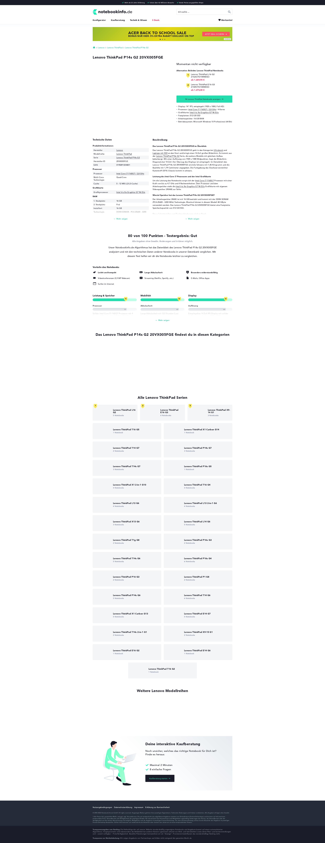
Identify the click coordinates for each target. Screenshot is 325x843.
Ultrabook (218, 150)
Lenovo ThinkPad (115, 47)
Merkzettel (226, 20)
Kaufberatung (118, 20)
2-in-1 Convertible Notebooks (106, 364)
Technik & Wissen (138, 20)
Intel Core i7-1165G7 (204, 180)
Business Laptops (100, 360)
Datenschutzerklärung (123, 807)
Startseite (94, 47)
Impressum (138, 807)
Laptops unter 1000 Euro (104, 379)
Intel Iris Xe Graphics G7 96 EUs (204, 112)
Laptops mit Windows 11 (104, 350)
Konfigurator (99, 20)
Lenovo (101, 47)
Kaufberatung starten (158, 778)
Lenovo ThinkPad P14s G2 (136, 47)
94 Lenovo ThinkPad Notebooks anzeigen (203, 99)
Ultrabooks (98, 355)
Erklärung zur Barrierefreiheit (157, 807)
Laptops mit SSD (160, 153)
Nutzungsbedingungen (102, 807)
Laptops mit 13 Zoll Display (105, 369)
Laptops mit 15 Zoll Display (105, 384)
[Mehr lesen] (121, 219)
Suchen (229, 12)
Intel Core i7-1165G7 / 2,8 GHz (202, 109)
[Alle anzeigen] (162, 320)
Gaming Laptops (100, 374)
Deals (156, 20)
